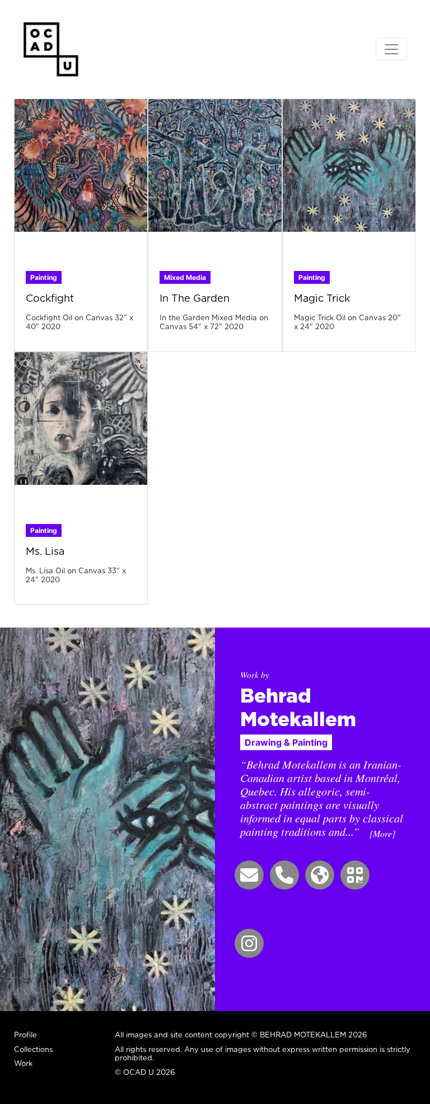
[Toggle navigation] (391, 49)
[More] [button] (382, 833)
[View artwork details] (81, 164)
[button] (249, 875)
